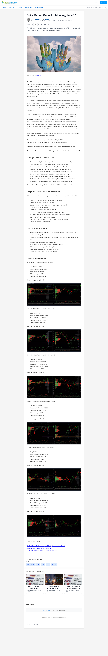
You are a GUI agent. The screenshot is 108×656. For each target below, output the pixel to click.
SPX (32, 564)
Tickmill (47, 19)
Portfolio (19, 7)
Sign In (96, 2)
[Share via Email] (45, 24)
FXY (48, 564)
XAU (37, 564)
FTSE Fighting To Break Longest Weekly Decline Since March (46, 546)
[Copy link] (48, 24)
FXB (43, 564)
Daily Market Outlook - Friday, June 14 (39, 548)
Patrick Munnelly (37, 19)
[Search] (105, 7)
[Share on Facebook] (42, 24)
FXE (27, 564)
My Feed (11, 7)
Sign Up (103, 2)
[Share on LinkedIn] (38, 24)
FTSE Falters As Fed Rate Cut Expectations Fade (42, 551)
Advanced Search (40, 7)
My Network (28, 7)
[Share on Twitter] (32, 24)
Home (4, 7)
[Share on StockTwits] (35, 24)
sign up (50, 610)
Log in (44, 610)
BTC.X (54, 564)
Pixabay (38, 75)
